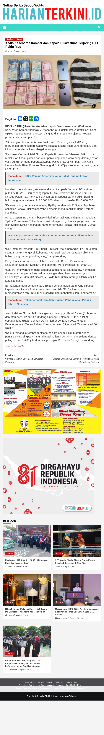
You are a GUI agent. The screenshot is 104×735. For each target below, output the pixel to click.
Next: (76, 358)
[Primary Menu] (6, 27)
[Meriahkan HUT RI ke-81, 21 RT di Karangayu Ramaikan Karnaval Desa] (27, 541)
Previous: (24, 358)
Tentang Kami (30, 682)
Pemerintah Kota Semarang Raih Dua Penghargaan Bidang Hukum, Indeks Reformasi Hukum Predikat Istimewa (22, 663)
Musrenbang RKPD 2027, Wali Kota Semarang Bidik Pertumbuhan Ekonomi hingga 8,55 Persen (77, 612)
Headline (9, 39)
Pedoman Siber (71, 682)
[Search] (99, 27)
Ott (22, 346)
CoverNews (58, 696)
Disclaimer (59, 682)
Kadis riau (15, 346)
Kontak (49, 682)
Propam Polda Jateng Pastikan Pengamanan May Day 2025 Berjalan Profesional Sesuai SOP (52, 688)
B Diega (10, 51)
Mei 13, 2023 (21, 51)
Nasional (9, 602)
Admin (9, 567)
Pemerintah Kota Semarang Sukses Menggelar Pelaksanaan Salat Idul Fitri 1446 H (51, 685)
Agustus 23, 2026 (22, 567)
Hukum (19, 39)
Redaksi (41, 682)
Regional (9, 553)
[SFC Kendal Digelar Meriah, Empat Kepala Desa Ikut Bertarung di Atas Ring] (77, 541)
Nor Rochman (62, 618)
